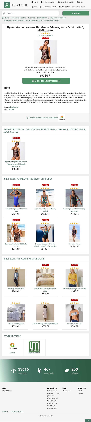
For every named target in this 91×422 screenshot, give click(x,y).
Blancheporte (13, 107)
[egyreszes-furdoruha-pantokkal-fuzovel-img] (45, 198)
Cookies (80, 393)
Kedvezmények (52, 408)
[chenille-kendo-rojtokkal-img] (16, 313)
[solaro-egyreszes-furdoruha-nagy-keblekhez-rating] (74, 188)
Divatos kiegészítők (49, 2)
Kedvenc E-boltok (12, 336)
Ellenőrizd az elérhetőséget (47, 81)
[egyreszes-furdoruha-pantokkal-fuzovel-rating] (45, 188)
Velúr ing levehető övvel (16, 289)
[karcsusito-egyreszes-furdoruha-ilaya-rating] (16, 188)
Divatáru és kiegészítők (66, 2)
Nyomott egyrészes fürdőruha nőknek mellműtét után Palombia (45, 245)
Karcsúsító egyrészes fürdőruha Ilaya (16, 210)
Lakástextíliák (65, 7)
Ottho (35, 7)
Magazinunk (66, 391)
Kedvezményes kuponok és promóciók (53, 393)
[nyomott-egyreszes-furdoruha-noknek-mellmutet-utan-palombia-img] (45, 233)
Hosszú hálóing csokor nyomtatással (45, 324)
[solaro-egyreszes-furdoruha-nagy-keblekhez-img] (74, 198)
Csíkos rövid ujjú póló (74, 324)
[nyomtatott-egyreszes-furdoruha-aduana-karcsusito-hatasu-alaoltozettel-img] (16, 151)
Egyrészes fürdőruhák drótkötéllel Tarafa (16, 245)
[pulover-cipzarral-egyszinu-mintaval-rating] (74, 268)
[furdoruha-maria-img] (74, 233)
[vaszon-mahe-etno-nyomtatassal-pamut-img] (45, 278)
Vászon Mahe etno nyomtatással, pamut (45, 290)
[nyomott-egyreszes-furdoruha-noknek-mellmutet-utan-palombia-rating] (45, 223)
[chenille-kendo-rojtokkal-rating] (16, 303)
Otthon (80, 2)
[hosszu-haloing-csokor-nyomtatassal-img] (45, 313)
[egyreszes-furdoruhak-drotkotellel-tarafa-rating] (16, 223)
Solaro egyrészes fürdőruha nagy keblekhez (74, 210)
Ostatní (36, 2)
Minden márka (52, 401)
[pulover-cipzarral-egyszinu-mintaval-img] (74, 278)
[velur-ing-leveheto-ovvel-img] (16, 278)
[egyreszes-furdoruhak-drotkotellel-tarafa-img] (16, 233)
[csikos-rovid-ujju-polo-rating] (74, 303)
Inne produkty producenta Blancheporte (24, 258)
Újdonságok (51, 406)
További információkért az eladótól (43, 118)
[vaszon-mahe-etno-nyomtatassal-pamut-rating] (45, 268)
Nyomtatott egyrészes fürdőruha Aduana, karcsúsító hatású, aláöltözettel (16, 164)
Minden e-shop (52, 403)
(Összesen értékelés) (45, 35)
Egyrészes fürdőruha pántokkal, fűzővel (45, 210)
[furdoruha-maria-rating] (74, 223)
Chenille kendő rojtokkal (16, 324)
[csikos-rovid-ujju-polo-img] (74, 313)
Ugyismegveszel (17, 412)
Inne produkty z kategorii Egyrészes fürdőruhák (28, 179)
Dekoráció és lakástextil (49, 7)
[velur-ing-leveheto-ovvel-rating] (16, 268)
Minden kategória (79, 7)
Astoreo (11, 109)
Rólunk (80, 391)
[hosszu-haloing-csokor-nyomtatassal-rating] (45, 303)
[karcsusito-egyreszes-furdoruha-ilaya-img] (16, 198)
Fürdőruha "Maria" (74, 244)
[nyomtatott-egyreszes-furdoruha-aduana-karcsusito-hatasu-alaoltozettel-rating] (16, 141)
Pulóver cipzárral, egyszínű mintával (74, 289)
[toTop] (88, 420)
